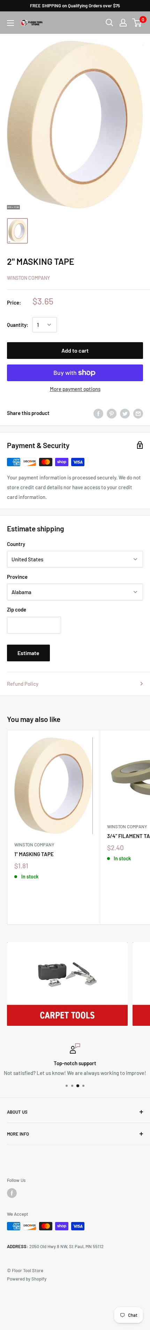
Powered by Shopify (26, 1279)
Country (16, 544)
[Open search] (109, 22)
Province (17, 577)
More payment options (75, 389)
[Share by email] (138, 413)
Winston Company (28, 278)
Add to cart (75, 350)
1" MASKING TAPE (34, 854)
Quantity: (17, 325)
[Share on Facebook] (98, 413)
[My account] (123, 22)
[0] (137, 22)
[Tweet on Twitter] (125, 413)
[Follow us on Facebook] (12, 1193)
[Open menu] (10, 23)
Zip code (16, 609)
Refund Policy (22, 684)
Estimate (28, 652)
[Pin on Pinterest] (112, 413)
